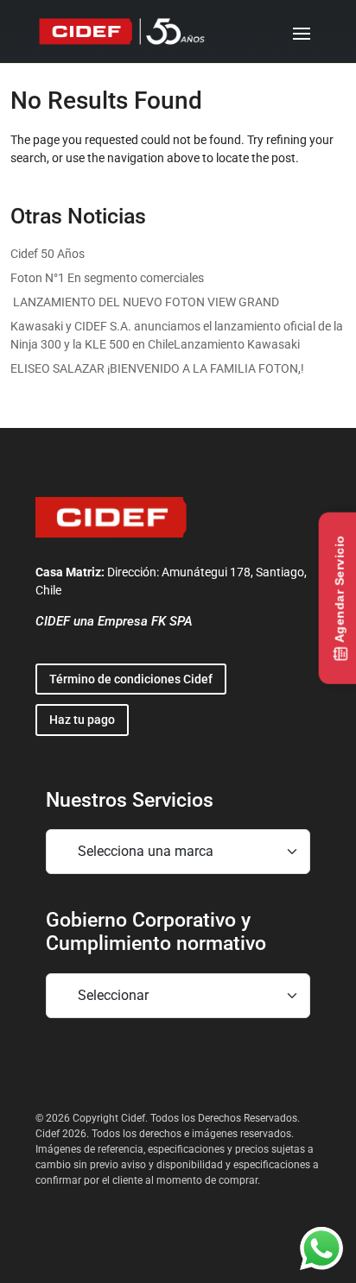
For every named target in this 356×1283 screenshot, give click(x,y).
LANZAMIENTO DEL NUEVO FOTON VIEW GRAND (144, 302)
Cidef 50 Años (47, 254)
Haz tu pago (82, 719)
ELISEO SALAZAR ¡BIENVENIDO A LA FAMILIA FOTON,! (157, 368)
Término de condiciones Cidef (131, 679)
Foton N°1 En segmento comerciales (107, 278)
